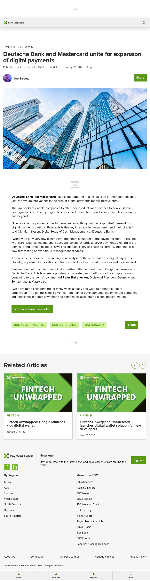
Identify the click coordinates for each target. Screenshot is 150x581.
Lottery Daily (83, 510)
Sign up (139, 460)
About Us (9, 557)
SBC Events (83, 538)
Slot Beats (82, 533)
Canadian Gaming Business (92, 544)
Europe (8, 493)
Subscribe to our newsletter (32, 309)
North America (12, 504)
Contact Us (37, 557)
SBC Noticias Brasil (87, 504)
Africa (7, 482)
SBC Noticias (84, 499)
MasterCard (94, 325)
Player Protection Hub (89, 521)
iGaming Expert (85, 488)
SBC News (82, 493)
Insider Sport (84, 516)
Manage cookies (104, 557)
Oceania (9, 510)
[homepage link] (14, 22)
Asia (6, 488)
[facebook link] (7, 467)
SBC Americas (84, 482)
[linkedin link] (15, 467)
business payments (29, 325)
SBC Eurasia (83, 527)
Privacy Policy (138, 557)
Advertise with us (69, 557)
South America (12, 516)
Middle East (11, 499)
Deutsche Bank (64, 325)
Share (140, 77)
